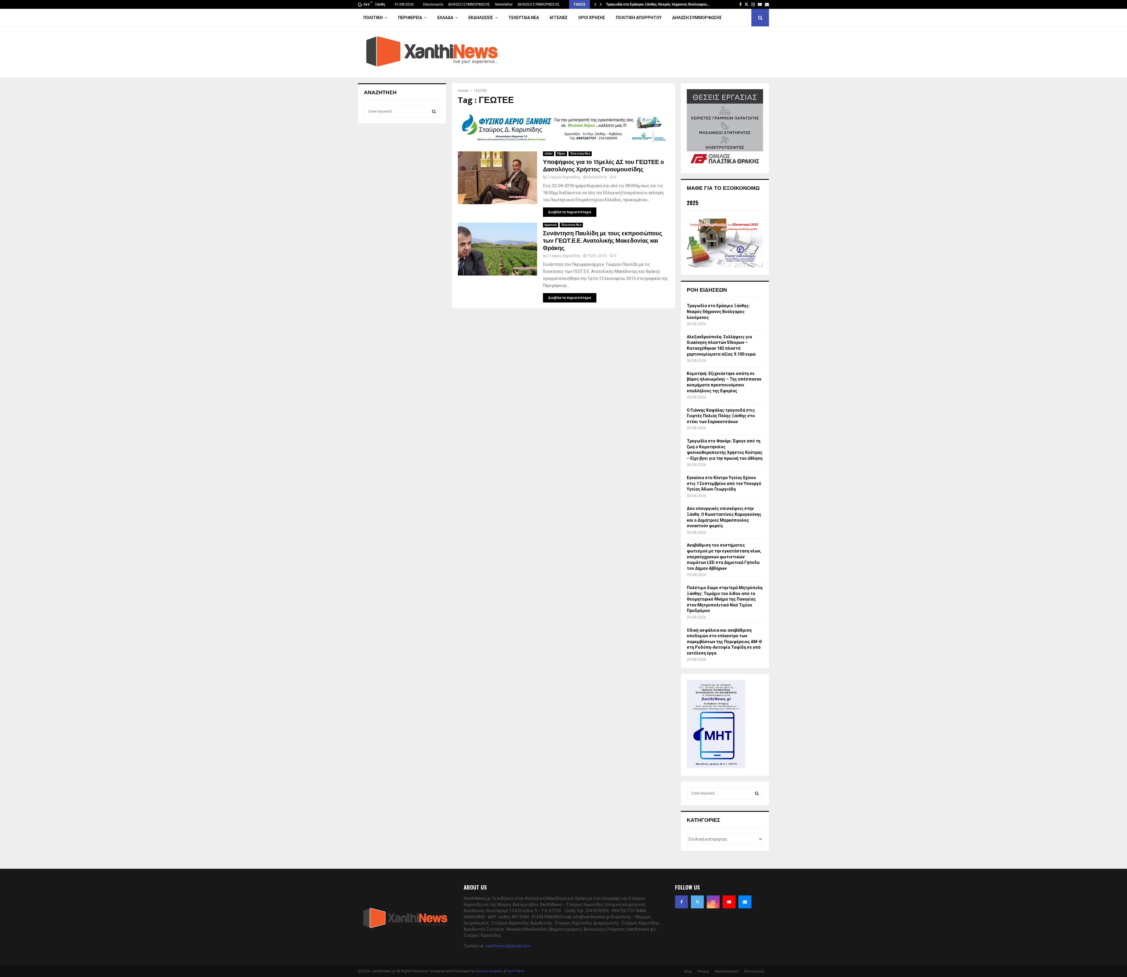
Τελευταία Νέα (523, 17)
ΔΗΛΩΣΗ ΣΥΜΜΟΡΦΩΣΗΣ (469, 4)
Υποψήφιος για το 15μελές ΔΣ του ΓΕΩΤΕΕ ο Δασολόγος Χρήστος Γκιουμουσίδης (603, 166)
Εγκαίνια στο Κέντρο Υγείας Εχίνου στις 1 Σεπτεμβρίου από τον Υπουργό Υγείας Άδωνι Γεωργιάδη (724, 483)
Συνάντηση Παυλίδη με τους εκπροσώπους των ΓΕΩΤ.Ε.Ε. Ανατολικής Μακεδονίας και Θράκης (602, 241)
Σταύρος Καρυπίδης (564, 177)
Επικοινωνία (433, 4)
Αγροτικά (550, 224)
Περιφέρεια (410, 17)
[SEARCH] (434, 111)
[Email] (744, 901)
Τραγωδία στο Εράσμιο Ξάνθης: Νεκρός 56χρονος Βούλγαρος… (658, 4)
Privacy (703, 971)
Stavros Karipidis (489, 971)
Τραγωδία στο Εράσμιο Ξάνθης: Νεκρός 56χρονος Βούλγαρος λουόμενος (718, 311)
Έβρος (561, 153)
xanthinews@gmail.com (507, 946)
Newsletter (504, 4)
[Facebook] (681, 901)
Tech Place (515, 971)
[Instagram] (713, 901)
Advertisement (727, 971)
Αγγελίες (558, 17)
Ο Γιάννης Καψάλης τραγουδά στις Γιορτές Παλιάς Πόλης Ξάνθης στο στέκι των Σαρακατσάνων (721, 416)
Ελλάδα (445, 17)
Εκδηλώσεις (480, 17)
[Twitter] (697, 901)
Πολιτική (373, 17)
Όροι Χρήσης (591, 17)
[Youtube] (729, 901)
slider (548, 153)
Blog (688, 971)
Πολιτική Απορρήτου (639, 17)
